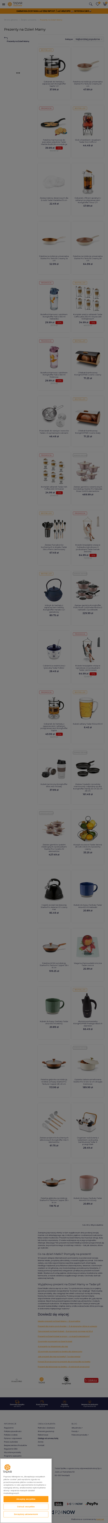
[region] (26, 1490)
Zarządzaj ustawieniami (26, 1514)
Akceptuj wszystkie (25, 1499)
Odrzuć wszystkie (26, 1506)
